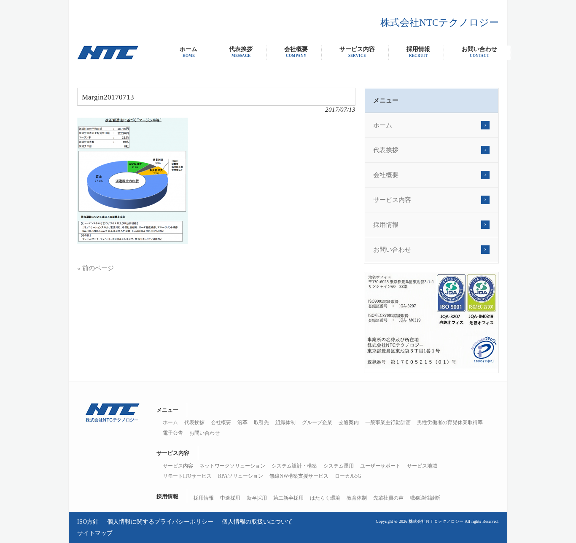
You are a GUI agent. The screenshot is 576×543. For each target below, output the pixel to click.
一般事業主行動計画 (388, 422)
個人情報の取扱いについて (257, 521)
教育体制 (357, 498)
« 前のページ (95, 268)
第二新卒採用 (288, 498)
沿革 (242, 422)
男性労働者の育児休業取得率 (450, 422)
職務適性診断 (425, 498)
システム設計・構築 (294, 466)
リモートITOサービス (187, 476)
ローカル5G (348, 476)
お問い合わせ (392, 249)
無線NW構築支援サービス (298, 476)
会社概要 (385, 175)
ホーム (382, 125)
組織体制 (285, 422)
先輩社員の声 (388, 498)
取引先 (261, 422)
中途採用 (230, 498)
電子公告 (173, 433)
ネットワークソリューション (232, 466)
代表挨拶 (385, 150)
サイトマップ (95, 533)
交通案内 (349, 422)
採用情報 (385, 224)
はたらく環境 (325, 498)
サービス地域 (422, 466)
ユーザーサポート (380, 466)
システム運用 (338, 466)
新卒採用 (257, 498)
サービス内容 (392, 199)
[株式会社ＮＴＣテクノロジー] (107, 57)
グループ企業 (317, 422)
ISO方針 (88, 521)
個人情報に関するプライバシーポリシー (160, 521)
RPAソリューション (240, 476)
